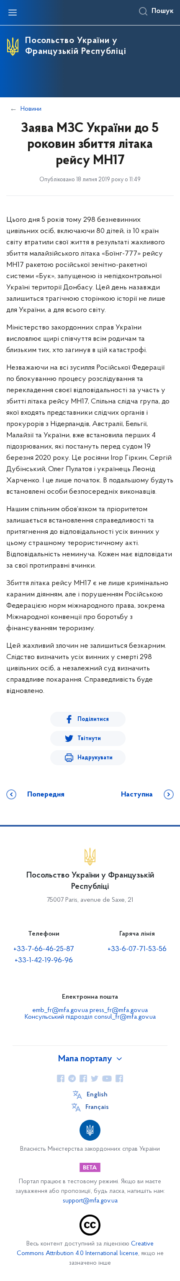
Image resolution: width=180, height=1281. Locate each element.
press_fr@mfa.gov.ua (119, 1010)
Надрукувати (95, 758)
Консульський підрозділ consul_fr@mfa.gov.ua (90, 1017)
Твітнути (89, 739)
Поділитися (93, 719)
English (97, 1094)
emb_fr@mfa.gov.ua (60, 1010)
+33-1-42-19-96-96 (44, 960)
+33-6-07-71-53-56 (137, 949)
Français (97, 1107)
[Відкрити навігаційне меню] (12, 12)
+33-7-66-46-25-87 (43, 949)
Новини (31, 109)
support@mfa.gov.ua (90, 1201)
